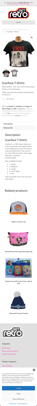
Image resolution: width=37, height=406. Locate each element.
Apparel (10, 29)
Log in (4, 99)
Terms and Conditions (10, 351)
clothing (22, 113)
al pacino (14, 113)
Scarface (24, 115)
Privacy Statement (22, 403)
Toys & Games (7, 366)
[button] (34, 370)
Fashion (28, 111)
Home (4, 29)
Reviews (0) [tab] (8, 128)
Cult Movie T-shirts (16, 111)
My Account (6, 348)
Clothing (17, 29)
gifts (28, 113)
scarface (5, 115)
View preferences (18, 399)
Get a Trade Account (22, 4)
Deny (18, 394)
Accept (18, 388)
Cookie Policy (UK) (8, 354)
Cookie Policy (12, 403)
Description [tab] (8, 124)
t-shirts (12, 115)
